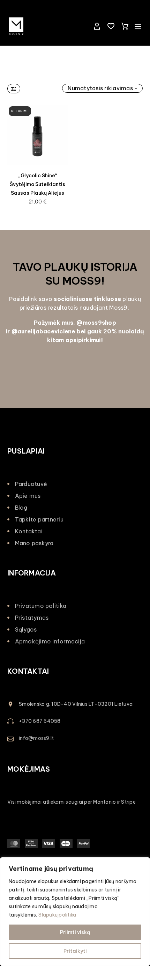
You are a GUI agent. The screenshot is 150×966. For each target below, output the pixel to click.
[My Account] (97, 26)
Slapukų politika (57, 915)
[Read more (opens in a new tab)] (75, 722)
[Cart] (125, 26)
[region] (75, 911)
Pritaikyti (75, 951)
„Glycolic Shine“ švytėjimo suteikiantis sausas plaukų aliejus (37, 184)
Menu (138, 26)
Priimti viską (75, 932)
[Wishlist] (111, 26)
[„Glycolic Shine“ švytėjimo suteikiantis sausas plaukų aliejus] (37, 135)
